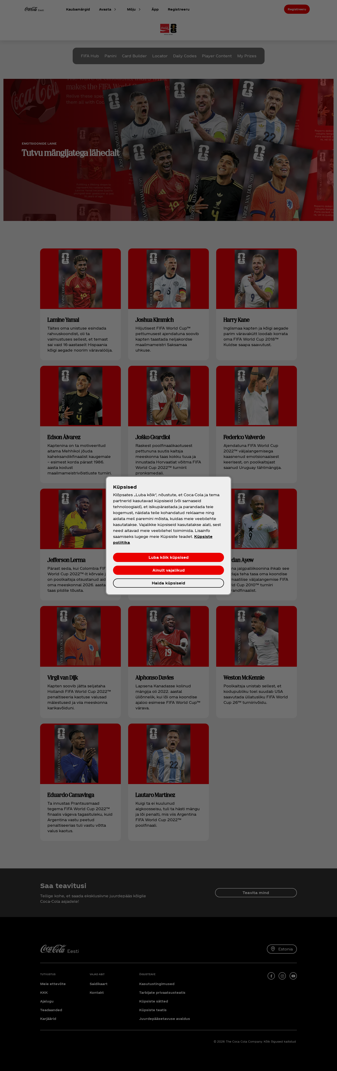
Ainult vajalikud (168, 570)
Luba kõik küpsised (169, 557)
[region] (168, 535)
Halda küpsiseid (168, 583)
